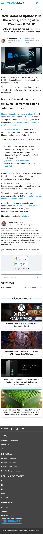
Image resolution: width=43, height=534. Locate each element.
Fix (2, 485)
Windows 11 (26, 216)
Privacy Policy (6, 516)
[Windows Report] (15, 3)
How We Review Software (10, 471)
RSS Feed (5, 507)
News (3, 10)
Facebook (12, 429)
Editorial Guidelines (8, 459)
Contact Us (5, 445)
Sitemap (4, 512)
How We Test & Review (9, 467)
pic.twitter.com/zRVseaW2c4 (16, 161)
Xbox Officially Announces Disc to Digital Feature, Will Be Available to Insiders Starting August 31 (21, 382)
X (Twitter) (17, 429)
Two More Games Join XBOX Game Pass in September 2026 (22, 325)
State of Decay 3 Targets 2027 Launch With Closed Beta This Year (21, 353)
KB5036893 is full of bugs (24, 206)
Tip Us (3, 449)
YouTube (23, 429)
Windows (4, 497)
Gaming (4, 493)
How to (3, 489)
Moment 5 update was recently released (18, 114)
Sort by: (25, 288)
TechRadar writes (11, 129)
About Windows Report (9, 441)
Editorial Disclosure (8, 463)
